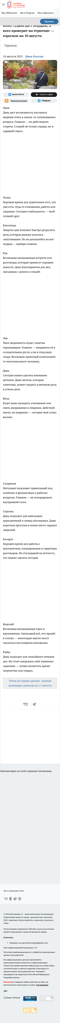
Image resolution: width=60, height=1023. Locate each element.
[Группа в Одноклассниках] (16, 100)
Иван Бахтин (34, 56)
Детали (17, 977)
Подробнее (8, 977)
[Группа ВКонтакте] (16, 94)
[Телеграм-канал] (44, 100)
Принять (49, 21)
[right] (57, 13)
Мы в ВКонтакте (9, 12)
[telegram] (35, 704)
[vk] (25, 704)
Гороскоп (11, 45)
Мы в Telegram (27, 12)
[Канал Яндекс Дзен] (44, 94)
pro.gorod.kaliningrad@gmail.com (33, 943)
